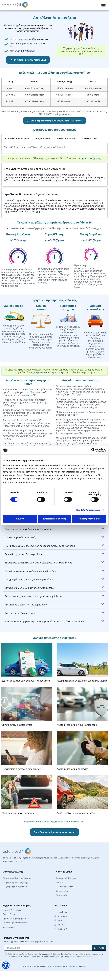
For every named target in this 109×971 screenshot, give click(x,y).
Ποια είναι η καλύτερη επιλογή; (20, 537)
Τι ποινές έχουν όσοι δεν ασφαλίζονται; (24, 554)
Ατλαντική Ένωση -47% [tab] (17, 138)
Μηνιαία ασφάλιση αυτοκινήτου (17, 725)
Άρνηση (20, 518)
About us (60, 882)
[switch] (41, 499)
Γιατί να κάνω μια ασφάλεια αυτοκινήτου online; (28, 529)
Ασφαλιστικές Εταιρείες (66, 878)
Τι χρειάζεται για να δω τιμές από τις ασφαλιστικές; (30, 588)
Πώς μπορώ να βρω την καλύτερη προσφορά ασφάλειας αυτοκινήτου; (40, 546)
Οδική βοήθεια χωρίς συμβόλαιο (17, 813)
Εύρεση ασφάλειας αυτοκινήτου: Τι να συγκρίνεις (25, 681)
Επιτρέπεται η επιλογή (54, 518)
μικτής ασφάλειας (13, 203)
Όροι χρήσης (8, 927)
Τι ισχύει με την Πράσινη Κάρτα (20, 613)
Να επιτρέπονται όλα (89, 518)
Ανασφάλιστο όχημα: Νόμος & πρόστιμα (77, 725)
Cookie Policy (62, 891)
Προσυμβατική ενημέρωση (14, 918)
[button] (103, 5)
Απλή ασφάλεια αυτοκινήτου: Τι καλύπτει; (77, 813)
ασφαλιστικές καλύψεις (45, 372)
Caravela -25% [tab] (89, 138)
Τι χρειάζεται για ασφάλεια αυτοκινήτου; (21, 769)
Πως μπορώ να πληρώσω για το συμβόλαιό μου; (29, 579)
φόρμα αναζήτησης (91, 158)
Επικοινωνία (61, 895)
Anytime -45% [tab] (43, 138)
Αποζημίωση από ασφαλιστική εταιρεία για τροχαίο (82, 681)
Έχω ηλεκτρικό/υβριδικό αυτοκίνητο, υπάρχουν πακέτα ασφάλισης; (38, 562)
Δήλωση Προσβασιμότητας (15, 922)
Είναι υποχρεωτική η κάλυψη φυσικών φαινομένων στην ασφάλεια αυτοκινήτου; (44, 621)
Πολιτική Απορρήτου (65, 887)
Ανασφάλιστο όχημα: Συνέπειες (72, 769)
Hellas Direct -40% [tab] (66, 138)
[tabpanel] (54, 148)
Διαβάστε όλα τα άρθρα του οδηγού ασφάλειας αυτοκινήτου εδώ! (54, 821)
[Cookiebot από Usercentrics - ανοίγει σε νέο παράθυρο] (93, 450)
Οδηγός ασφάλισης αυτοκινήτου (17, 878)
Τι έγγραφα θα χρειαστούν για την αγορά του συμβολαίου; (33, 596)
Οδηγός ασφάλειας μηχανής (15, 882)
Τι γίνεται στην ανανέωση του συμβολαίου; (26, 604)
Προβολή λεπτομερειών (88, 510)
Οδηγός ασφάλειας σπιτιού (15, 887)
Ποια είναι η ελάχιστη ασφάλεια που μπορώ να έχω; (30, 571)
